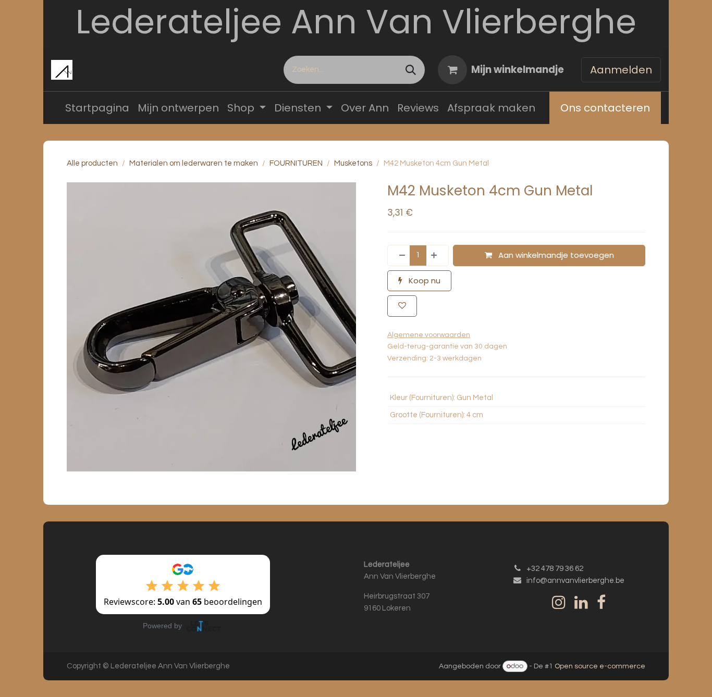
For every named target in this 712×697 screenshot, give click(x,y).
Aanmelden (621, 70)
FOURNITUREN (296, 163)
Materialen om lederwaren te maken (193, 163)
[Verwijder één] (399, 255)
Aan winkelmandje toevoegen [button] (555, 255)
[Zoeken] (411, 70)
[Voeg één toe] (437, 255)
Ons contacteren (605, 108)
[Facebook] (601, 602)
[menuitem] (97, 108)
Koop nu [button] (423, 280)
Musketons (353, 163)
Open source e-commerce (600, 666)
